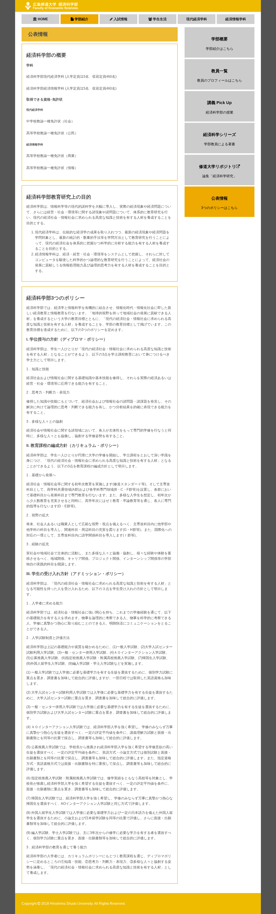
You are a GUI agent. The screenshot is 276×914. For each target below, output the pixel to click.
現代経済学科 (196, 19)
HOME (42, 19)
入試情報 (120, 19)
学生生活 (159, 19)
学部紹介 (81, 19)
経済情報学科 (235, 19)
